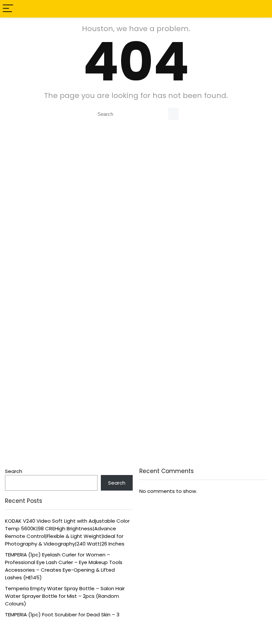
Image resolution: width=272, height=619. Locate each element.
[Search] (262, 9)
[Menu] (8, 9)
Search (13, 471)
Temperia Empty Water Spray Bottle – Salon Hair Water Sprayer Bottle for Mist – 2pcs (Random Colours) (65, 596)
